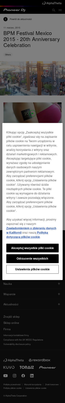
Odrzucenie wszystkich (32, 259)
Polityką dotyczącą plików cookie (27, 234)
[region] (32, 201)
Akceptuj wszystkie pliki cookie (32, 248)
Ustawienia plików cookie (32, 269)
